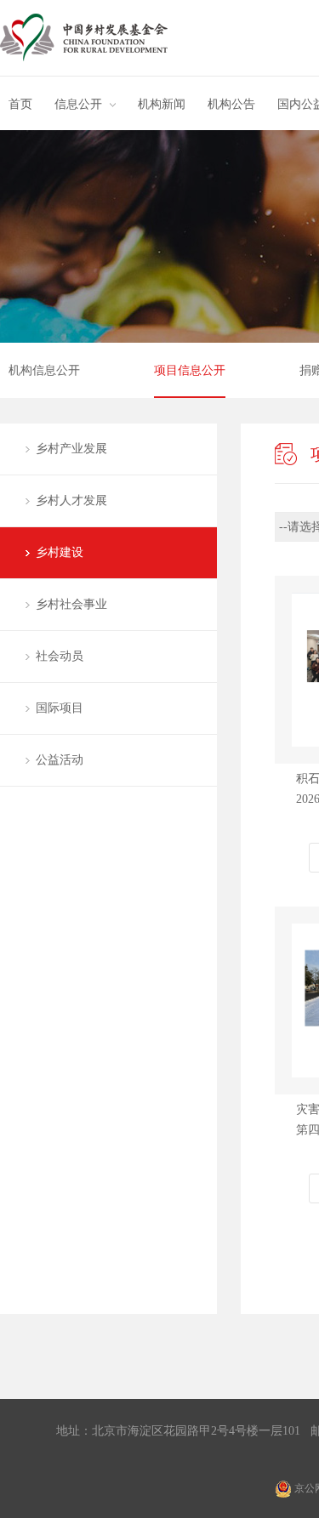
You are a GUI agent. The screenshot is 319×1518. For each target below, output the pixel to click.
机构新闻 (161, 104)
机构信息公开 (44, 370)
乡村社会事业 (71, 604)
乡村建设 (59, 552)
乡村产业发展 (71, 448)
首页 (20, 104)
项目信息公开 (189, 370)
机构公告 (231, 104)
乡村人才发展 (71, 500)
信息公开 (78, 104)
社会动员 (59, 656)
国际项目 (59, 708)
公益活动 (59, 759)
